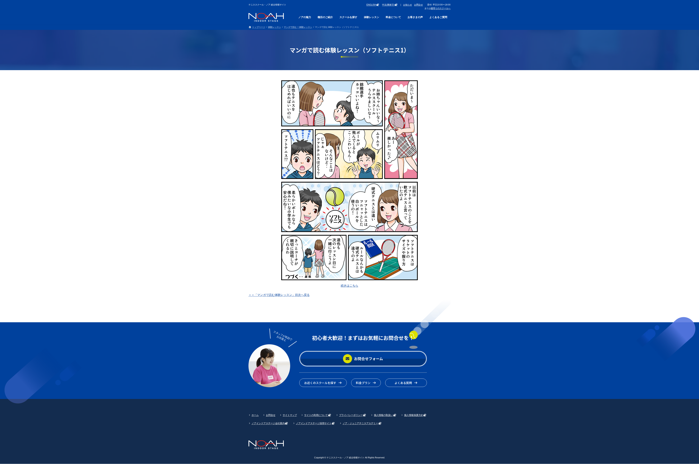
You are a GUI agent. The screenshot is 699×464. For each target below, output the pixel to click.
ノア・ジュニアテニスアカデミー (360, 423)
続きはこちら (349, 285)
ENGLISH (371, 4)
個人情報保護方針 (413, 415)
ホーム (255, 415)
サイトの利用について (316, 415)
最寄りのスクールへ (441, 8)
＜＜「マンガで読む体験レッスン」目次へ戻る (279, 294)
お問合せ (418, 4)
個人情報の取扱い (383, 415)
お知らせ (407, 4)
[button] (363, 359)
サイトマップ (290, 415)
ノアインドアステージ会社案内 (268, 423)
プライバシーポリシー (351, 415)
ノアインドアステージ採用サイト (313, 423)
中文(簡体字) (388, 4)
